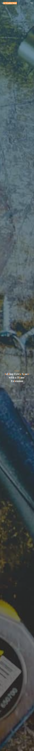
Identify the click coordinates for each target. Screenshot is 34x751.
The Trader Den (9, 3)
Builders (16, 370)
